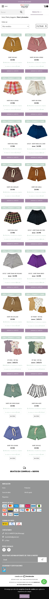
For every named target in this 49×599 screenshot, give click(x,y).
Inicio (3, 17)
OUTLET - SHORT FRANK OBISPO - (36, 273)
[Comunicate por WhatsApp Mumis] (44, 581)
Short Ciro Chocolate (12, 187)
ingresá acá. (37, 582)
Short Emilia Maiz (13, 230)
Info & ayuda (28, 492)
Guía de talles (6, 492)
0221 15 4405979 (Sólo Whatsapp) (14, 533)
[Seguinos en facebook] (9, 549)
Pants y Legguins (11, 17)
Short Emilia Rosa (13, 144)
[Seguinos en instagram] (4, 549)
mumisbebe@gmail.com (12, 537)
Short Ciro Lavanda (12, 445)
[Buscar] (21, 12)
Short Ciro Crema (36, 100)
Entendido (24, 596)
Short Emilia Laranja (12, 100)
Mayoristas (5, 497)
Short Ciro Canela (36, 187)
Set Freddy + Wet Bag (36, 317)
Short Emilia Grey (36, 403)
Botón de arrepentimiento (24, 584)
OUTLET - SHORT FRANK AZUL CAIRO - (36, 144)
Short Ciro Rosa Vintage (36, 57)
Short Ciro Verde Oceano (12, 403)
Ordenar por (4, 22)
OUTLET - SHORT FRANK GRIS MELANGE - (12, 273)
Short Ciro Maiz (12, 57)
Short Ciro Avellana (12, 317)
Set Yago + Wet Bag (36, 360)
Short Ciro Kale (36, 445)
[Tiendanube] (25, 577)
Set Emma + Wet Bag (12, 360)
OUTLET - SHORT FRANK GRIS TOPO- (36, 230)
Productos (27, 488)
